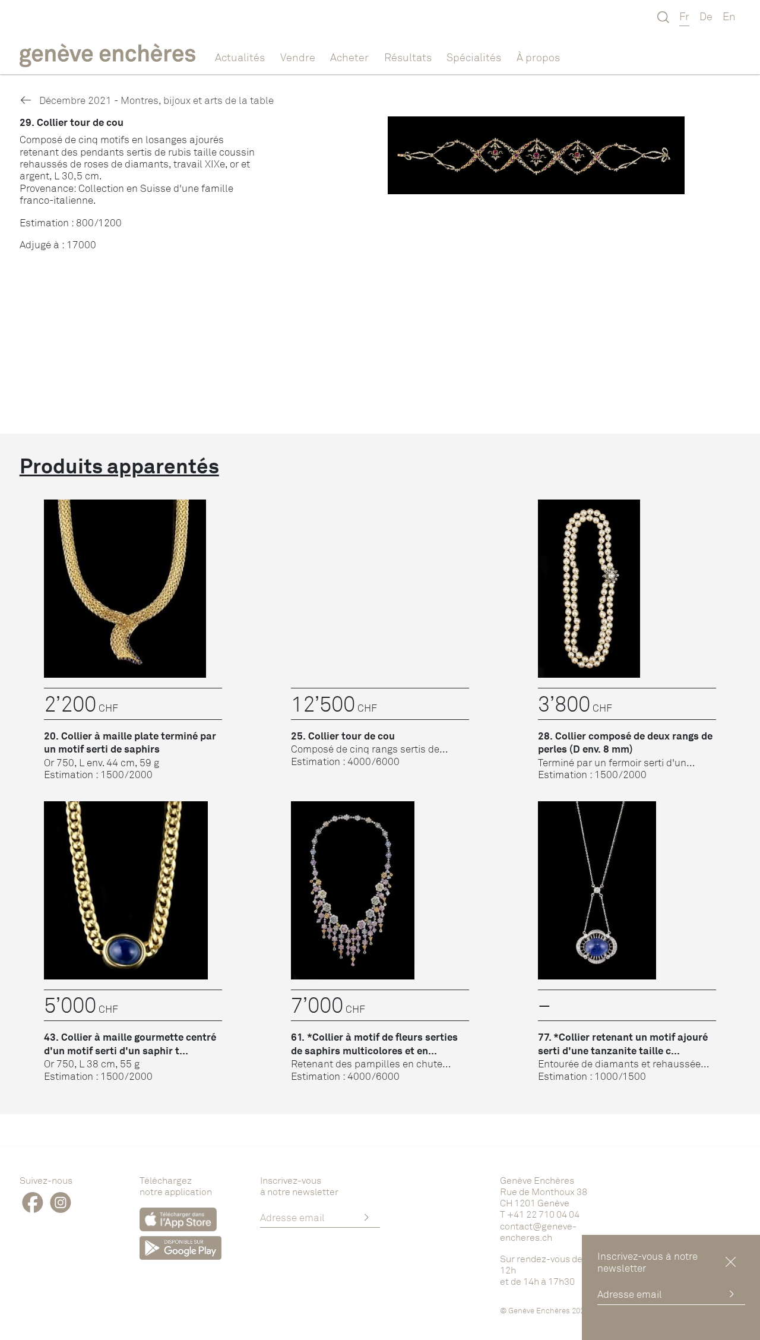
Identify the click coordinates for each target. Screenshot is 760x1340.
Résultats (408, 57)
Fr (684, 16)
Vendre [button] (297, 57)
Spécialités (473, 57)
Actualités (240, 57)
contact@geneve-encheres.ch (538, 1231)
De (705, 16)
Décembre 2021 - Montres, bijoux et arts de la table (155, 100)
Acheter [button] (349, 57)
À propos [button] (538, 57)
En (729, 16)
